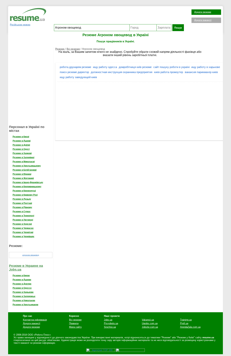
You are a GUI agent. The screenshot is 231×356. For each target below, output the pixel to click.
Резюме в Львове (22, 279)
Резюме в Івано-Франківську (28, 182)
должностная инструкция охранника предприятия (121, 72)
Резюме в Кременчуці (24, 190)
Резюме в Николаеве (24, 300)
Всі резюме (73, 48)
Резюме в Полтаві (22, 203)
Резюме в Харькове (23, 292)
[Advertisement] (119, 16)
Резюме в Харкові (22, 153)
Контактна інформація (35, 319)
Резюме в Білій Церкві (24, 170)
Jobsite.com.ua (150, 327)
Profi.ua (184, 323)
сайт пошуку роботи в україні (171, 67)
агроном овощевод (30, 255)
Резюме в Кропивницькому (27, 186)
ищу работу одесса (105, 67)
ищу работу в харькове (205, 67)
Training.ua (186, 319)
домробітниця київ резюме (135, 67)
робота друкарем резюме (75, 67)
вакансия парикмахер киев (201, 72)
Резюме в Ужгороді (23, 220)
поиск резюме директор (74, 72)
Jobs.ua (108, 319)
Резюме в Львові (21, 141)
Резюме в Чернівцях (23, 236)
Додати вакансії (203, 20)
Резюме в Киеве (21, 275)
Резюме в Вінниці (22, 174)
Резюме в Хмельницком (25, 304)
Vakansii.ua (148, 319)
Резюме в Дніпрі (21, 145)
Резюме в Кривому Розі (25, 195)
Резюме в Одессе (22, 288)
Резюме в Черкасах (23, 228)
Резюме (60, 48)
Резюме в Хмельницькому (27, 166)
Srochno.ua (110, 327)
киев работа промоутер (168, 72)
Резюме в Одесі (21, 149)
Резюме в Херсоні (22, 224)
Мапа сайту (75, 327)
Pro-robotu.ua (111, 323)
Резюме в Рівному (22, 207)
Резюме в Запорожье (24, 296)
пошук (178, 27)
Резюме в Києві (21, 136)
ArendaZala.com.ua (190, 327)
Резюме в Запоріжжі (23, 157)
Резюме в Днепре (22, 284)
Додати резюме (202, 12)
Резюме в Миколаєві (24, 161)
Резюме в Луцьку (22, 199)
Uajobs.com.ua (150, 323)
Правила (74, 323)
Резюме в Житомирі (23, 178)
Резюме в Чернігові (23, 232)
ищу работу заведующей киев (78, 77)
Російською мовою (20, 24)
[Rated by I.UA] (130, 351)
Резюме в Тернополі (23, 215)
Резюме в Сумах (21, 211)
